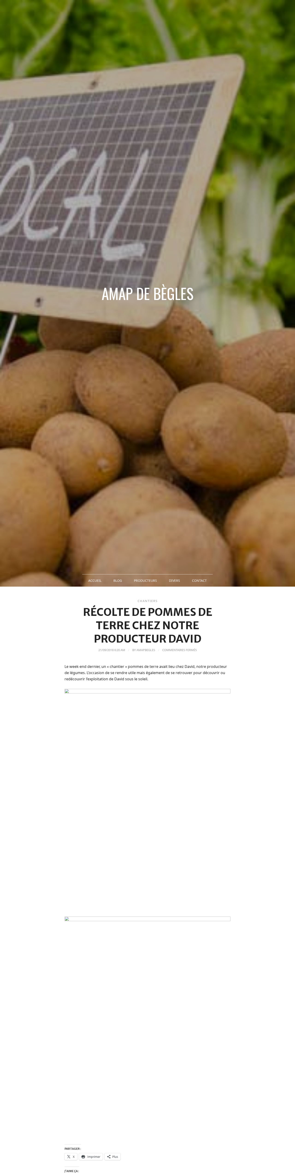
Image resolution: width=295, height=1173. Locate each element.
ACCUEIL (94, 580)
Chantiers (148, 601)
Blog (117, 580)
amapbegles (145, 650)
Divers (174, 580)
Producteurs (145, 580)
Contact (199, 580)
